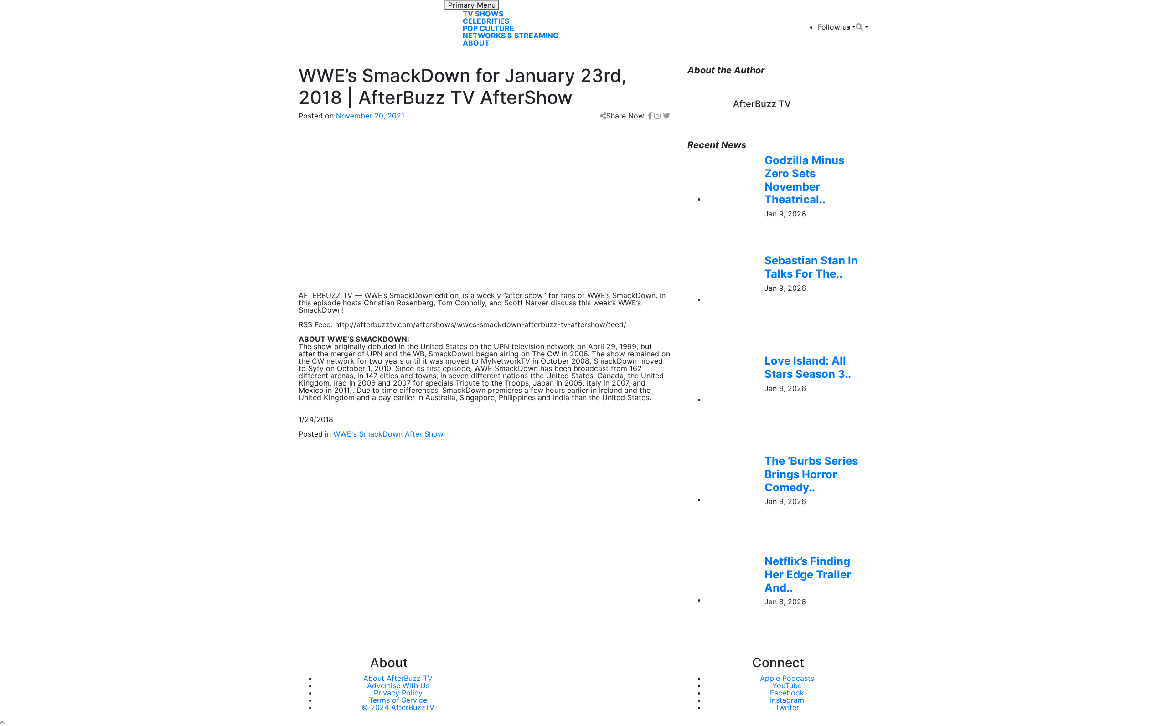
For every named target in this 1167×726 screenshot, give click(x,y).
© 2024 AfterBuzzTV (397, 707)
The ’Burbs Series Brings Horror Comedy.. (811, 474)
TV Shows (483, 13)
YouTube (787, 685)
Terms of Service (398, 700)
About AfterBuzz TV (398, 678)
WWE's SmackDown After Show (388, 433)
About (476, 42)
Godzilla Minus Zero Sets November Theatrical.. (804, 180)
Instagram (787, 700)
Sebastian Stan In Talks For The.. (811, 267)
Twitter (787, 707)
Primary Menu (472, 5)
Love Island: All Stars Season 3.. (807, 367)
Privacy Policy (398, 692)
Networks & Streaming (510, 35)
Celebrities (486, 21)
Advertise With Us (398, 685)
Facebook (787, 692)
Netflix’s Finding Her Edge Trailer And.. (807, 574)
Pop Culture (488, 28)
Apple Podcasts (787, 678)
